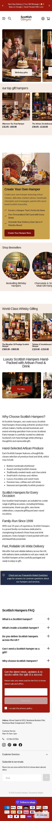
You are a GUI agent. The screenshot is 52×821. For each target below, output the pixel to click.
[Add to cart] (6, 116)
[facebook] (20, 745)
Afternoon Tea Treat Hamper (13, 124)
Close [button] (26, 754)
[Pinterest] (9, 745)
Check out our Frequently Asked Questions (28, 575)
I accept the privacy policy (20, 708)
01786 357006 (12, 739)
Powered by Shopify (36, 793)
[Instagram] (4, 745)
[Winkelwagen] (48, 18)
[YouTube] (15, 745)
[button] (2, 5)
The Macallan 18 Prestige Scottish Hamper (15, 345)
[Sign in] (43, 18)
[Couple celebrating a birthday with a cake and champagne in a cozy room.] (21, 55)
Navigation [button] (3, 18)
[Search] (9, 18)
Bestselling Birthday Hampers (16, 284)
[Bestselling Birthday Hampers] (16, 266)
